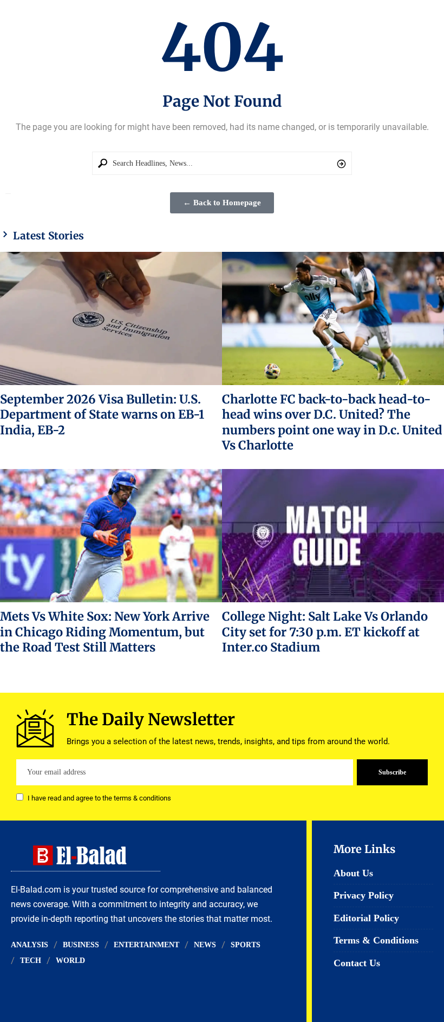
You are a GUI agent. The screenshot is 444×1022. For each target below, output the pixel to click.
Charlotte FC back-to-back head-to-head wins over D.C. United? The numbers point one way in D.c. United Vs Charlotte (332, 422)
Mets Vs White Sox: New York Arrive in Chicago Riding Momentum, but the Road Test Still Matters (105, 632)
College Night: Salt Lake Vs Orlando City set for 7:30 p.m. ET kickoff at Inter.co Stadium (325, 632)
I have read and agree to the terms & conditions (99, 798)
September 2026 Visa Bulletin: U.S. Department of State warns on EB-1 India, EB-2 (102, 415)
